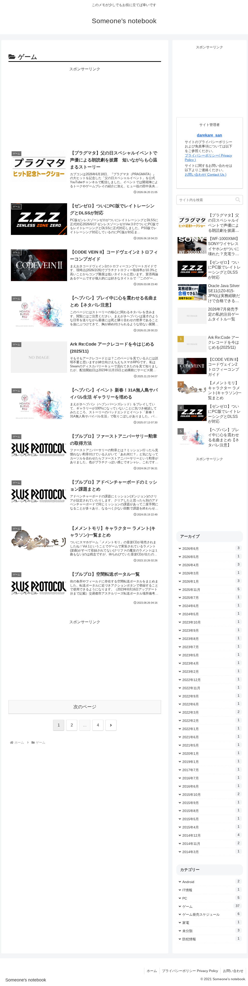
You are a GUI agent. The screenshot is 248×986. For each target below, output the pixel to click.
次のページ (84, 706)
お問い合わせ (233, 971)
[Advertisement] (84, 106)
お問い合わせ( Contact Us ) (205, 174)
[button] (237, 200)
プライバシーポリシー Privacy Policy (190, 971)
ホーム (152, 971)
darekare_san (209, 135)
